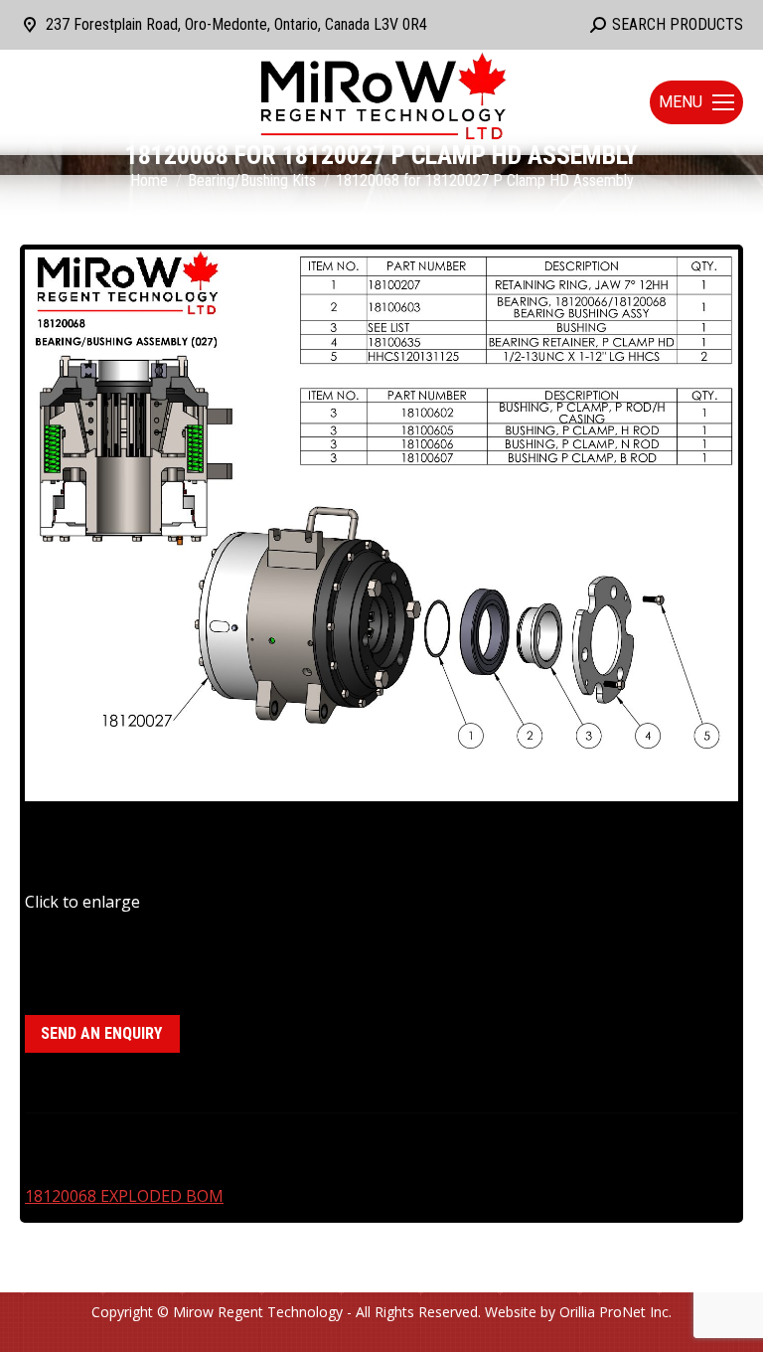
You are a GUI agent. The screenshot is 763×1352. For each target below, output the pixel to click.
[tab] (381, 1133)
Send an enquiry (101, 1033)
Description (68, 1143)
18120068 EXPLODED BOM (124, 1196)
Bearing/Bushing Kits (157, 954)
